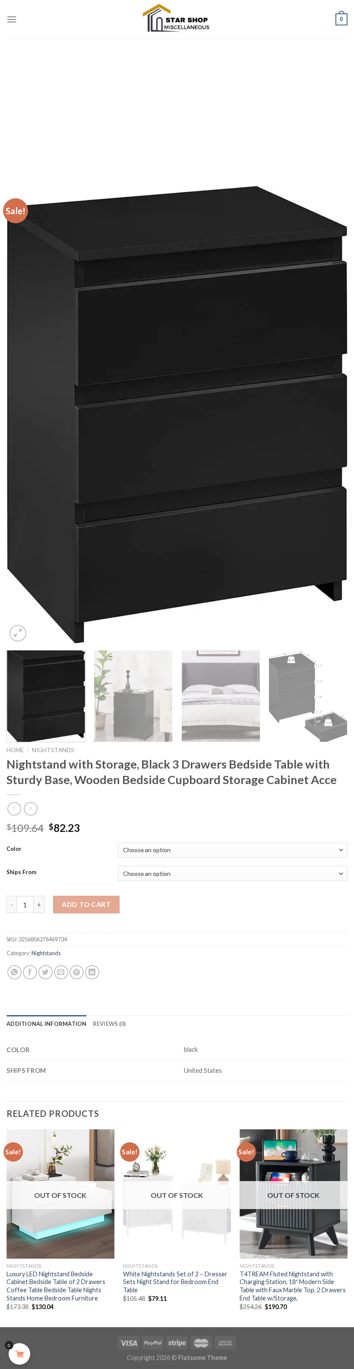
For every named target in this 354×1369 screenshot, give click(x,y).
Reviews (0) (109, 1023)
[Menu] (11, 19)
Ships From (21, 872)
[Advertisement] (177, 103)
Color (14, 849)
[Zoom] (17, 633)
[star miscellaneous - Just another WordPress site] (177, 19)
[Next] (330, 414)
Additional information (46, 1023)
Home (15, 750)
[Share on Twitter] (45, 972)
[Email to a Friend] (61, 972)
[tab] (46, 1023)
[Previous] (24, 414)
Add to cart (86, 904)
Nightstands (53, 750)
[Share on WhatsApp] (14, 972)
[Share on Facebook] (30, 972)
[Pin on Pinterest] (77, 972)
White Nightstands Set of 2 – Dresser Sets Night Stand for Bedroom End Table (175, 1282)
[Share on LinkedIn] (92, 972)
